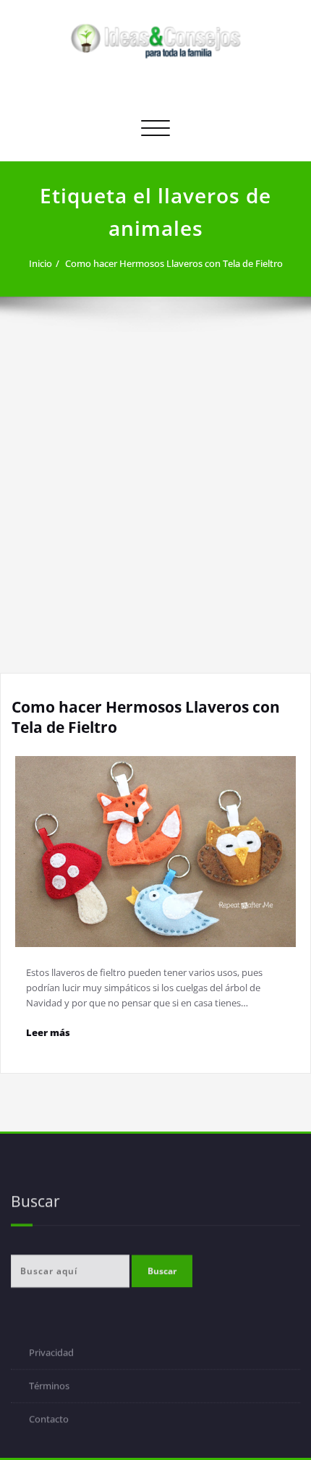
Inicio (40, 263)
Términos (49, 1387)
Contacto (49, 1420)
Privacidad (51, 1354)
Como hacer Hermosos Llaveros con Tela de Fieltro (174, 263)
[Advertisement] (155, 510)
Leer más (48, 1032)
